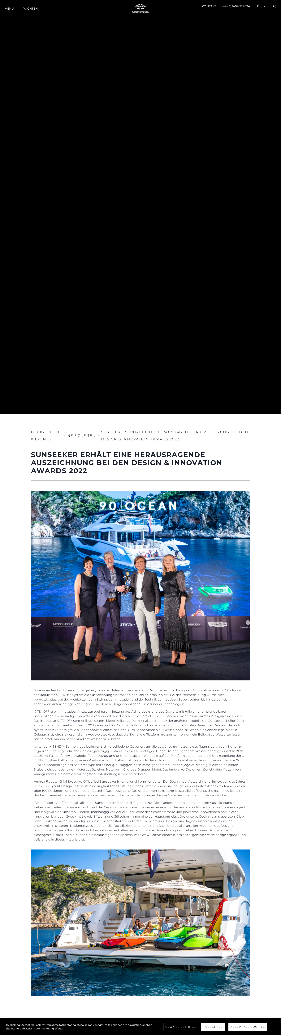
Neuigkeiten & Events (45, 435)
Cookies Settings (180, 1026)
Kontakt (209, 6)
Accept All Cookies (248, 1026)
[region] (140, 1027)
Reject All (213, 1026)
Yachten (30, 8)
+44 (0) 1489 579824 (235, 6)
